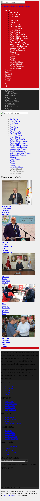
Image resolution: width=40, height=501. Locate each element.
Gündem (8, 70)
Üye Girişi (9, 386)
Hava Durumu (15, 16)
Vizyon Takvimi (15, 68)
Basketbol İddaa (11, 404)
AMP (7, 454)
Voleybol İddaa (10, 410)
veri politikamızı (9, 495)
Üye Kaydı (9, 388)
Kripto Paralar (15, 54)
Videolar (8, 78)
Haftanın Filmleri (16, 64)
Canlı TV (13, 22)
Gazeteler (13, 18)
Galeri (7, 80)
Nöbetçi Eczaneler (16, 28)
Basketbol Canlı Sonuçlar (19, 36)
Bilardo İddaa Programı (18, 40)
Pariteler (13, 58)
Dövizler (13, 52)
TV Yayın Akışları (16, 26)
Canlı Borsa (14, 20)
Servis (7, 10)
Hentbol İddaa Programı (18, 46)
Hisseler (12, 56)
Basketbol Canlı (11, 452)
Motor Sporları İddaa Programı (20, 44)
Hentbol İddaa (10, 406)
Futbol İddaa (9, 402)
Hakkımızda (9, 392)
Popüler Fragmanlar (17, 66)
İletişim (7, 394)
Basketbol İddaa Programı (19, 38)
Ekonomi (8, 74)
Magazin (8, 76)
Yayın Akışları (13, 98)
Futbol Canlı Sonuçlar (17, 34)
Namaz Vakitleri (15, 14)
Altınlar (12, 60)
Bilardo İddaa (10, 408)
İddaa (10, 109)
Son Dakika (14, 12)
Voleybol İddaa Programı (18, 48)
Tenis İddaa (9, 450)
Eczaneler (11, 104)
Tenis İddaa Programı (17, 50)
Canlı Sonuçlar (15, 32)
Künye (7, 390)
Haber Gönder (15, 30)
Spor (7, 72)
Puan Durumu (15, 24)
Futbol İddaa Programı (18, 42)
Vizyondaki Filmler (16, 62)
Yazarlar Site (9, 448)
